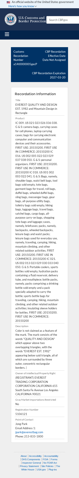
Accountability (51, 456)
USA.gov (41, 469)
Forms (54, 459)
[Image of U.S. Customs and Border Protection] (25, 19)
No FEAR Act (50, 463)
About (24, 456)
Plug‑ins (53, 469)
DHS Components (31, 459)
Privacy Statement (29, 466)
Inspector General (31, 463)
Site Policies (47, 466)
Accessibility (35, 456)
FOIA (45, 459)
